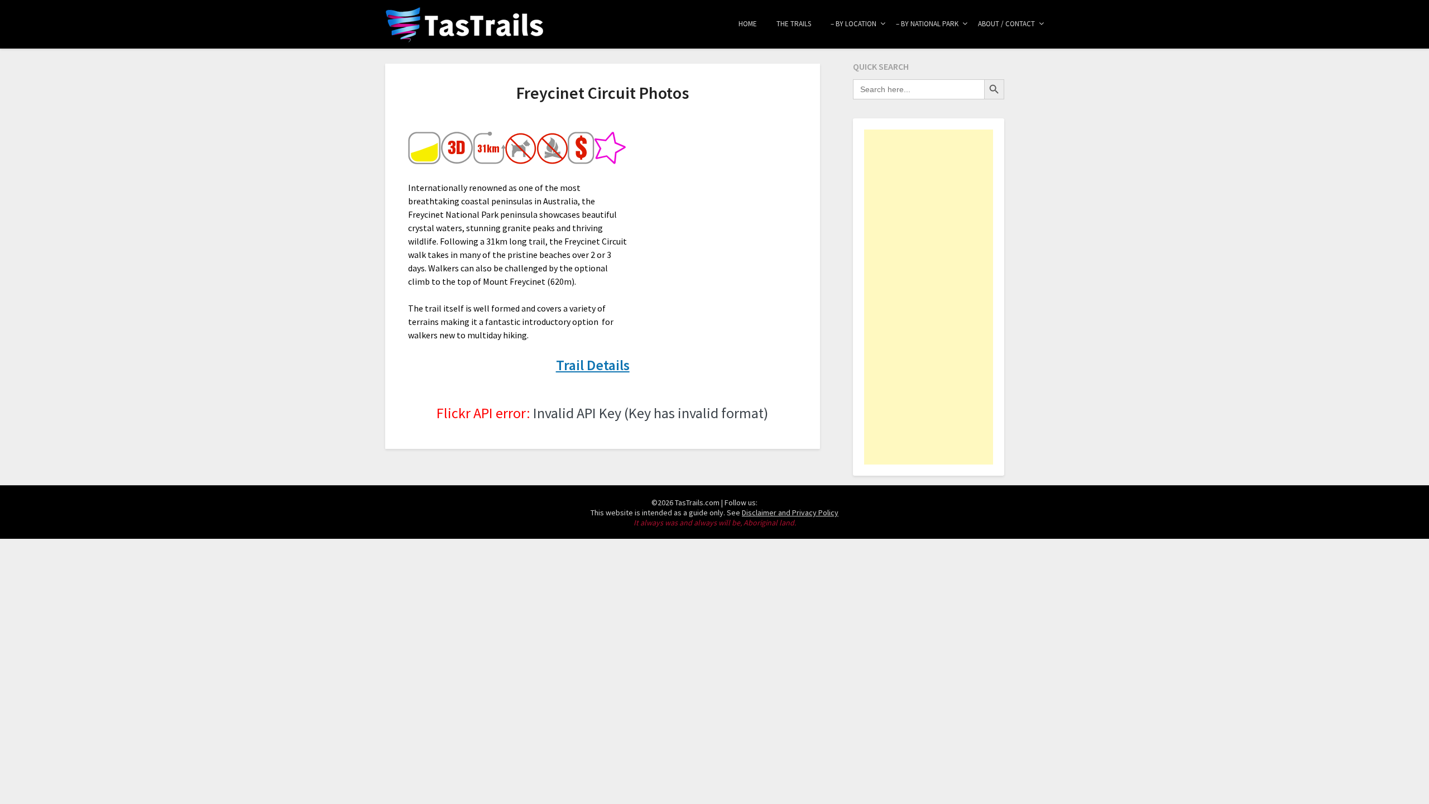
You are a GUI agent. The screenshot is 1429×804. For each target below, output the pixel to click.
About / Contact (1006, 23)
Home (748, 23)
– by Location (853, 23)
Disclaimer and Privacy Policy (790, 513)
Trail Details (593, 365)
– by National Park (927, 23)
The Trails (793, 23)
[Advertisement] (928, 297)
